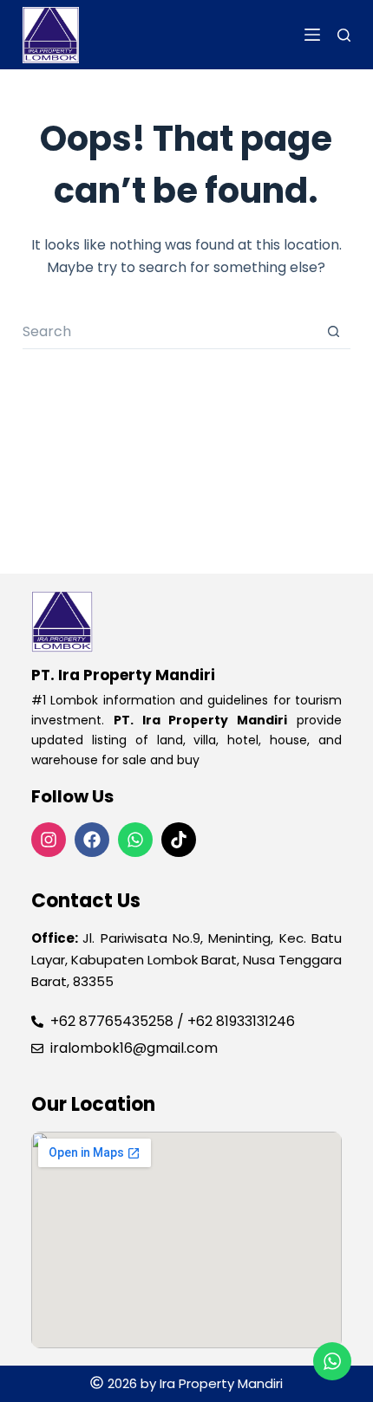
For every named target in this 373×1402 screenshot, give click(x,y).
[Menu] (312, 34)
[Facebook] (92, 839)
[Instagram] (48, 839)
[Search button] (333, 332)
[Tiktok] (178, 839)
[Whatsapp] (135, 839)
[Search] (343, 35)
